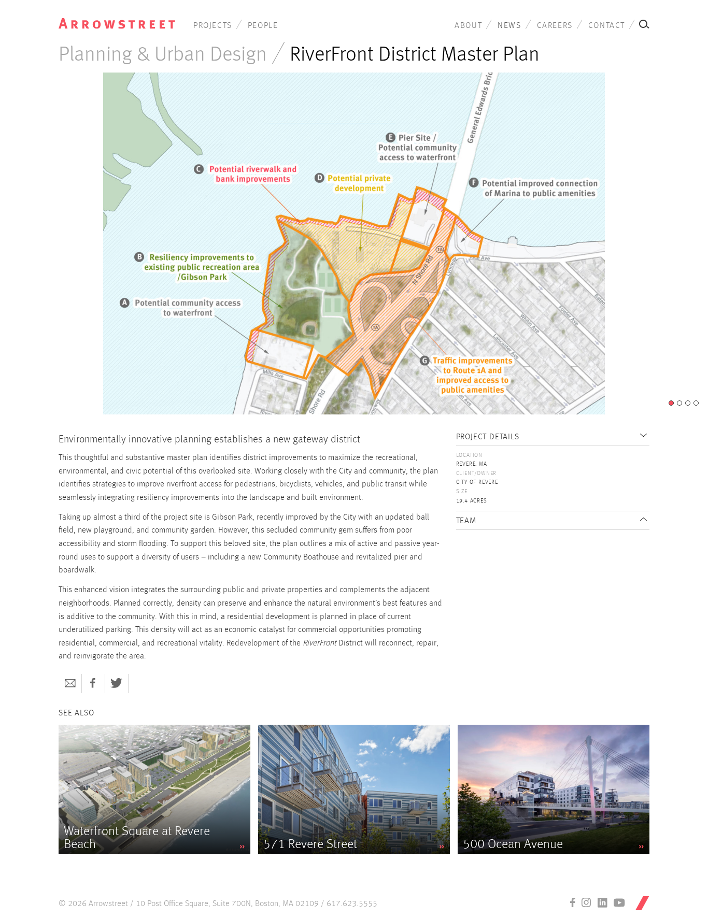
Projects (212, 26)
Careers (555, 26)
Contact (606, 26)
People (263, 26)
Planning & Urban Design (163, 55)
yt (619, 902)
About (468, 26)
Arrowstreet (117, 16)
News (509, 26)
